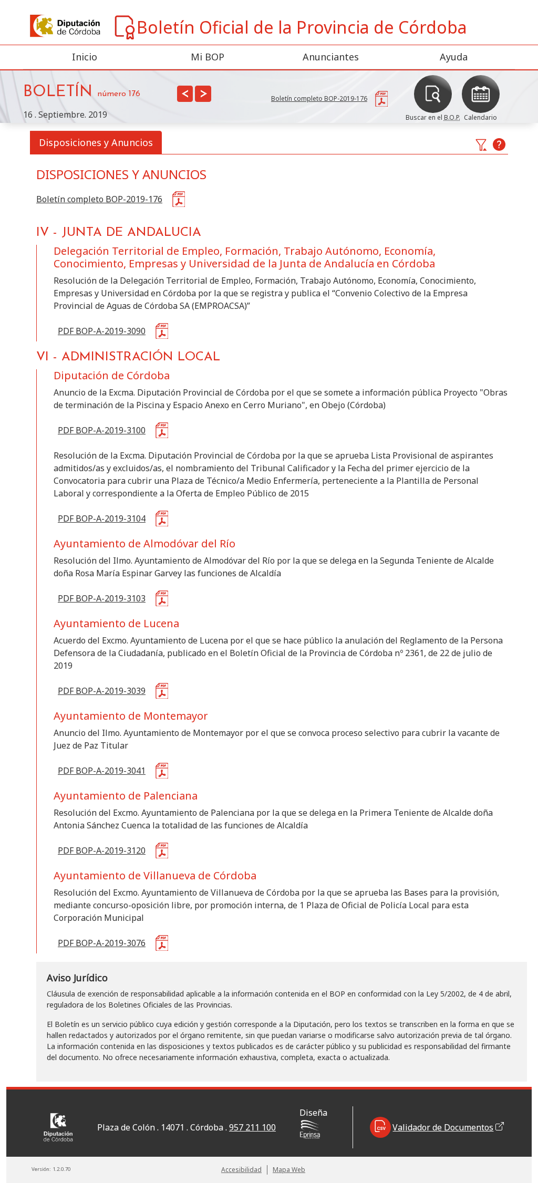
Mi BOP (207, 56)
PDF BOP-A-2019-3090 (102, 331)
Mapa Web (289, 1169)
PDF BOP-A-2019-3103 (102, 598)
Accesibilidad (241, 1169)
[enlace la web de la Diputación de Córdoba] (38, 26)
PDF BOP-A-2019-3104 (102, 518)
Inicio (84, 56)
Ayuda (454, 56)
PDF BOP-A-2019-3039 (102, 691)
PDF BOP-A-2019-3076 (102, 943)
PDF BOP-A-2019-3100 (102, 430)
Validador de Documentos (442, 1127)
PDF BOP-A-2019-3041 (102, 770)
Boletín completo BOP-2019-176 (99, 199)
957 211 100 (252, 1127)
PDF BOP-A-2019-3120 (102, 850)
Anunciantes (331, 56)
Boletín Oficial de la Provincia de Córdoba (302, 27)
